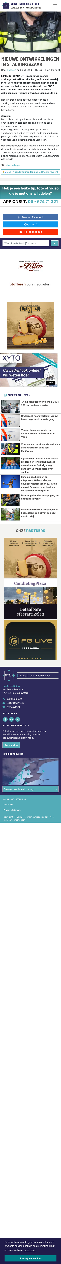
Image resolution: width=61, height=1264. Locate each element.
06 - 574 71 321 (43, 201)
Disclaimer (8, 804)
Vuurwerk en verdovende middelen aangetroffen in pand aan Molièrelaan (40, 447)
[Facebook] (6, 719)
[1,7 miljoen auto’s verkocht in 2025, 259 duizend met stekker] (10, 406)
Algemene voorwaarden (14, 799)
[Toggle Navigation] (55, 5)
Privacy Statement (12, 810)
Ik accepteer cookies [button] (31, 1258)
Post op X (32, 224)
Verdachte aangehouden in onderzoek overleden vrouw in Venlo (38, 433)
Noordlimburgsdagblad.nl (26, 4)
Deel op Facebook (33, 217)
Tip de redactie (33, 231)
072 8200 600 (14, 698)
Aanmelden (11, 745)
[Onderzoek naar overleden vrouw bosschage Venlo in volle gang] (10, 420)
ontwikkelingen (12, 165)
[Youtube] (12, 719)
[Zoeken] (54, 243)
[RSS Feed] (18, 719)
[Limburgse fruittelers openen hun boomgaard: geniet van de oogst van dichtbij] (10, 514)
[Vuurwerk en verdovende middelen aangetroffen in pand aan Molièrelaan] (10, 449)
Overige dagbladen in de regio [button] (19, 789)
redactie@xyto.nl (15, 702)
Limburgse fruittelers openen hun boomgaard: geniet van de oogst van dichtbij (39, 513)
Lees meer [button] (30, 1250)
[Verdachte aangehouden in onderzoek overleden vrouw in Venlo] (10, 434)
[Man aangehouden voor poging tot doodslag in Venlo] (10, 500)
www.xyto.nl (13, 707)
